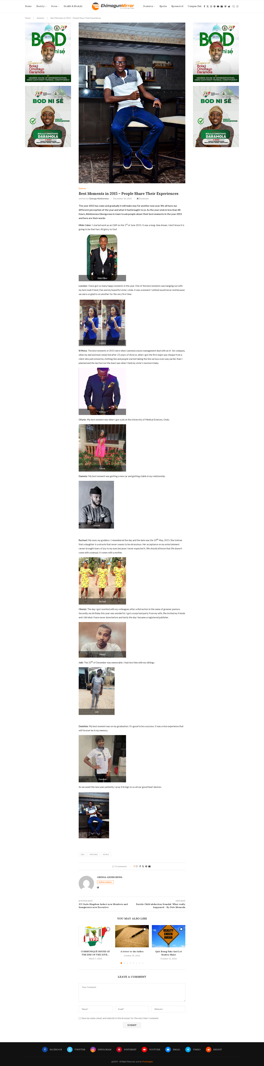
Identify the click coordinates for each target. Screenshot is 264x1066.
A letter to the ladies (132, 951)
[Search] (233, 6)
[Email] (222, 6)
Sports (163, 6)
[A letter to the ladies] (132, 936)
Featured (94, 854)
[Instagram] (211, 6)
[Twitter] (208, 6)
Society (40, 6)
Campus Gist (195, 6)
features (40, 18)
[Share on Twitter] (143, 866)
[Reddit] (229, 6)
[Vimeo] (225, 6)
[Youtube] (218, 6)
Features (148, 6)
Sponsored (177, 6)
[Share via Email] (149, 866)
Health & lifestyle (73, 6)
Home (28, 6)
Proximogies (147, 1061)
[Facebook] (204, 6)
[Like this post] (137, 866)
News (54, 6)
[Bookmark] (237, 6)
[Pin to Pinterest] (146, 866)
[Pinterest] (214, 6)
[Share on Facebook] (140, 866)
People (106, 854)
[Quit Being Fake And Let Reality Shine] (168, 936)
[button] (82, 944)
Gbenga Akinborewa (99, 198)
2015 (82, 854)
